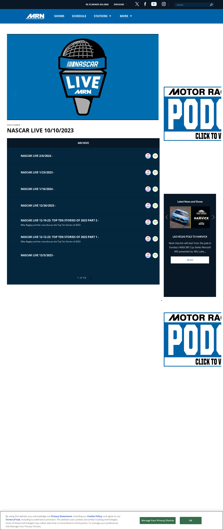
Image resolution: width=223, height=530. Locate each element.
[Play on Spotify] (155, 156)
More (124, 16)
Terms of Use (13, 519)
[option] (190, 238)
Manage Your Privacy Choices (157, 520)
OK (190, 520)
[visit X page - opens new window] (137, 4)
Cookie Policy (94, 516)
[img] (190, 109)
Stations (100, 16)
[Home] (36, 16)
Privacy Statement (61, 516)
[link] (190, 109)
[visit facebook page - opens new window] (145, 4)
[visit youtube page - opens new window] (154, 4)
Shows (59, 16)
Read (190, 260)
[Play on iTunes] (148, 156)
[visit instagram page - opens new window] (163, 4)
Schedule (79, 16)
